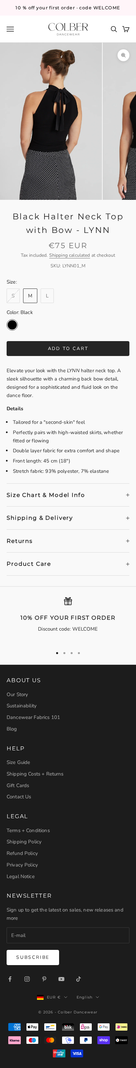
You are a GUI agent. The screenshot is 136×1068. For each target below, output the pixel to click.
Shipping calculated (69, 255)
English (84, 997)
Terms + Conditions (28, 830)
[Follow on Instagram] (27, 979)
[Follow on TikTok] (78, 979)
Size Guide (18, 762)
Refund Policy (22, 853)
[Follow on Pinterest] (44, 979)
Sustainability (22, 705)
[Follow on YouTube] (61, 979)
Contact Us (19, 796)
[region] (68, 619)
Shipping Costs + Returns (35, 774)
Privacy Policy (22, 865)
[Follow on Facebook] (10, 979)
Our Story (17, 694)
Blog (12, 729)
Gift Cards (18, 785)
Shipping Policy (24, 841)
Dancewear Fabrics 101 (33, 717)
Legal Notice (21, 876)
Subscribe (33, 957)
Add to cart (68, 348)
